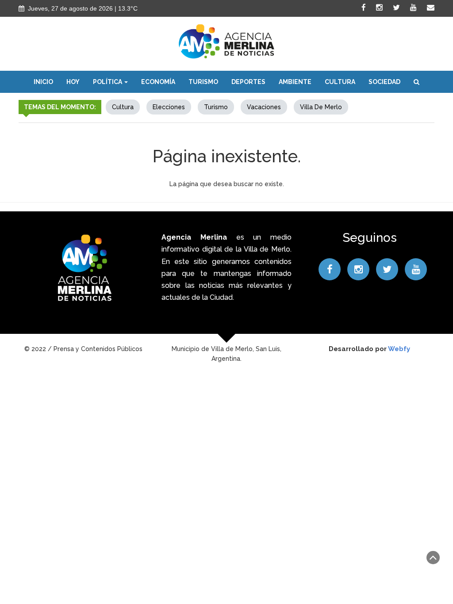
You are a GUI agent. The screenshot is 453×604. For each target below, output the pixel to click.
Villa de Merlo (321, 107)
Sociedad (384, 81)
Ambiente (295, 81)
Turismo (203, 81)
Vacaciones (264, 107)
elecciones (169, 107)
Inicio (43, 81)
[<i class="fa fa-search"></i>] (416, 82)
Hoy (73, 81)
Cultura (340, 81)
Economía (158, 81)
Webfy (399, 349)
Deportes (248, 81)
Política (108, 81)
